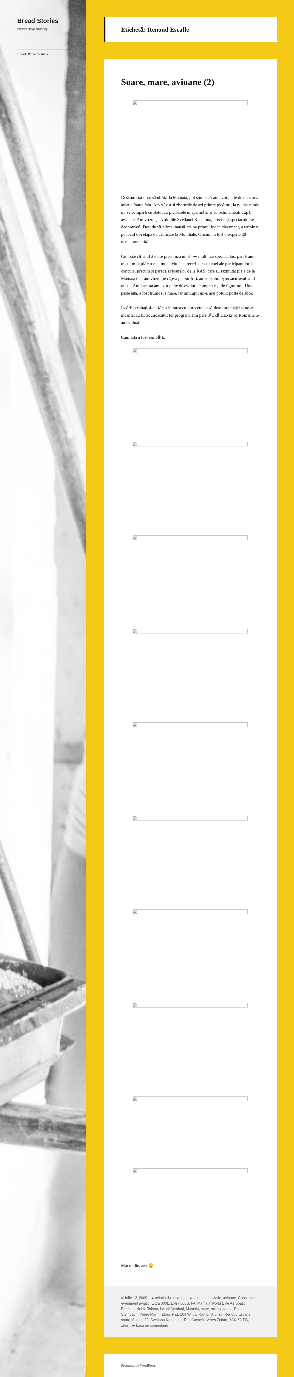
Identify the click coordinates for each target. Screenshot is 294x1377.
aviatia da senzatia (170, 1298)
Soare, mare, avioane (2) (167, 82)
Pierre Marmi (149, 1314)
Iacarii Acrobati (172, 1309)
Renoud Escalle (237, 1314)
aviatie (215, 1298)
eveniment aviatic (135, 1303)
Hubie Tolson (147, 1309)
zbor (124, 1325)
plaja (166, 1314)
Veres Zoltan (216, 1320)
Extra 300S (180, 1303)
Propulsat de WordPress (138, 1365)
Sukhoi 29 (140, 1320)
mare (205, 1309)
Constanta (246, 1298)
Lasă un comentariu (152, 1325)
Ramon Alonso (210, 1314)
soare (125, 1320)
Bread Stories (37, 20)
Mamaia (192, 1309)
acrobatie (201, 1298)
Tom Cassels (194, 1320)
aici (144, 1265)
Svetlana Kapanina (166, 1320)
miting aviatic (221, 1309)
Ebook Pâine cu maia (32, 54)
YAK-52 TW (238, 1320)
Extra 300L (160, 1303)
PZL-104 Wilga (184, 1314)
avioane (229, 1298)
